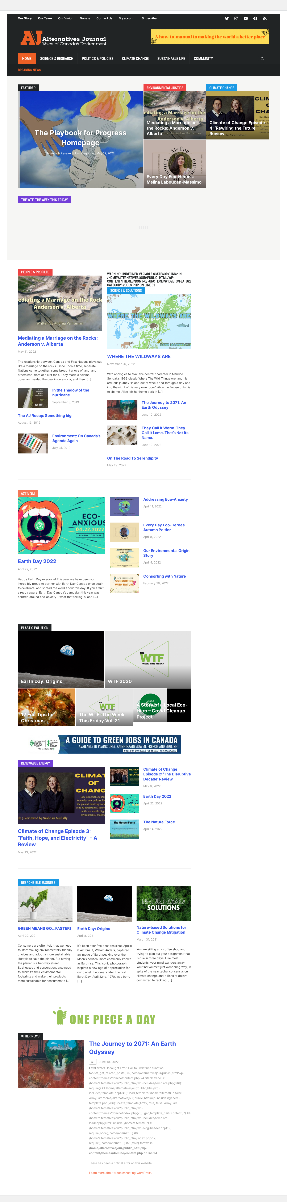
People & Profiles (35, 272)
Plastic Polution (34, 628)
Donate (85, 18)
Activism (28, 493)
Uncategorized (85, 153)
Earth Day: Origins (94, 928)
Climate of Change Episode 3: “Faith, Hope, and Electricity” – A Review (57, 837)
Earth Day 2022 (37, 561)
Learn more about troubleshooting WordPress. (120, 1172)
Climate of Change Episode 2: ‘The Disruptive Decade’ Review (167, 774)
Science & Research (56, 58)
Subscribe (149, 18)
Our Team (45, 18)
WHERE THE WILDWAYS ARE (139, 356)
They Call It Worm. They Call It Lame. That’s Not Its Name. (165, 433)
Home (27, 58)
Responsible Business (38, 883)
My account (127, 18)
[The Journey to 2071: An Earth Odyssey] (122, 409)
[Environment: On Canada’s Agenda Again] (33, 443)
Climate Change (135, 58)
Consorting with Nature (164, 576)
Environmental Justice (165, 88)
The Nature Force (159, 822)
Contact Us (104, 18)
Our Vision (66, 18)
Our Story (25, 18)
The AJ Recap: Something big (44, 415)
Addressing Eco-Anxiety (165, 499)
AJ (93, 1062)
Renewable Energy (35, 763)
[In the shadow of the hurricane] (33, 397)
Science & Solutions (126, 291)
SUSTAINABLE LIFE (171, 58)
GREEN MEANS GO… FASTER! (44, 928)
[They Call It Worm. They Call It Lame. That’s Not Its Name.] (122, 435)
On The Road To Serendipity (132, 458)
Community (203, 58)
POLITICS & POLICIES (97, 58)
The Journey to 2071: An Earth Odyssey (164, 405)
